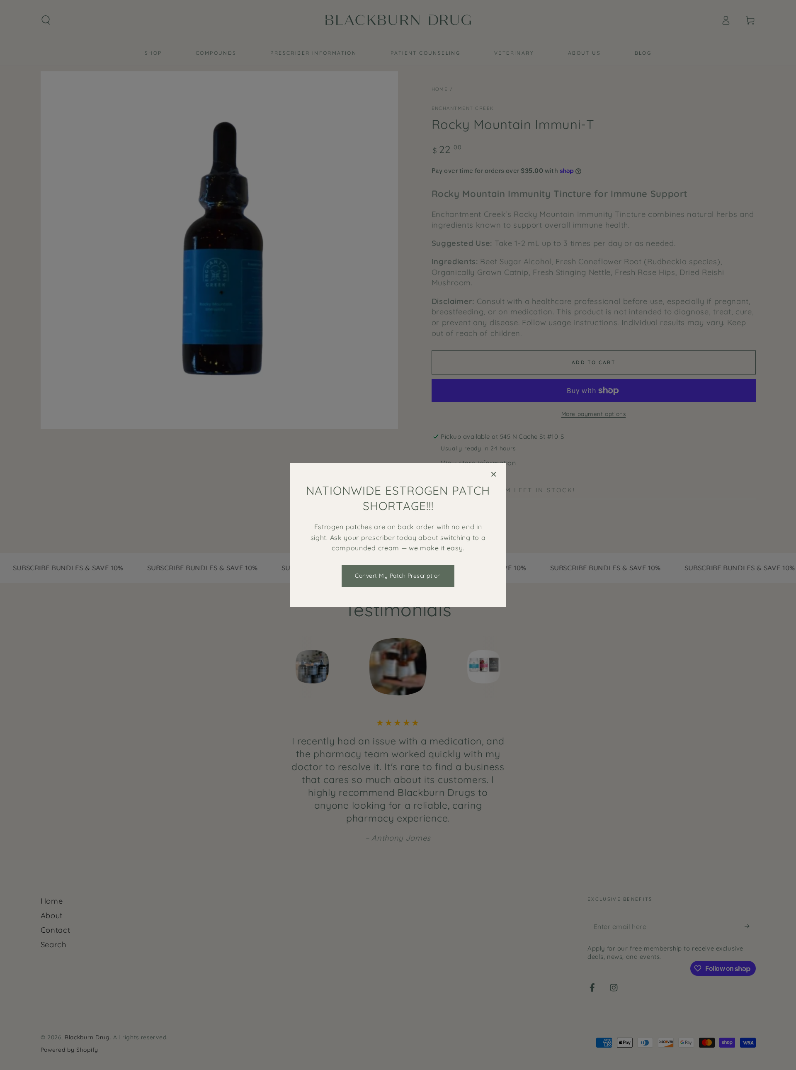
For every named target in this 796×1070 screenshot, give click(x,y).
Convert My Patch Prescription (398, 575)
